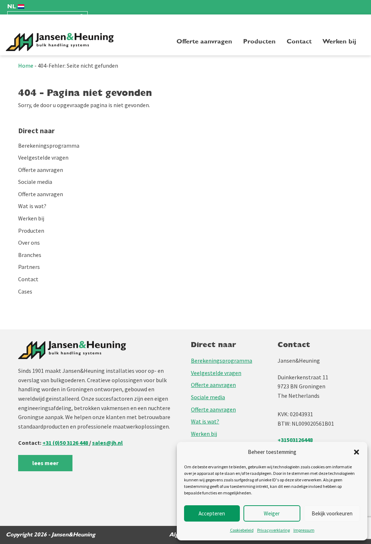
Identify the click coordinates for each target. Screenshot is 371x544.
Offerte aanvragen (204, 41)
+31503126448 (295, 439)
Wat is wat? (32, 206)
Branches (29, 254)
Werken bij (339, 41)
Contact (299, 41)
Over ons (29, 242)
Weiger (272, 513)
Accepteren (212, 513)
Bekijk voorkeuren (332, 513)
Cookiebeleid (242, 530)
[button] (356, 452)
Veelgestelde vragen (43, 157)
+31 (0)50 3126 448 (65, 442)
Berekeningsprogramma (48, 145)
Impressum (303, 530)
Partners (29, 266)
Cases (25, 291)
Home (25, 65)
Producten (259, 41)
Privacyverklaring (273, 530)
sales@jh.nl (107, 442)
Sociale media (35, 181)
